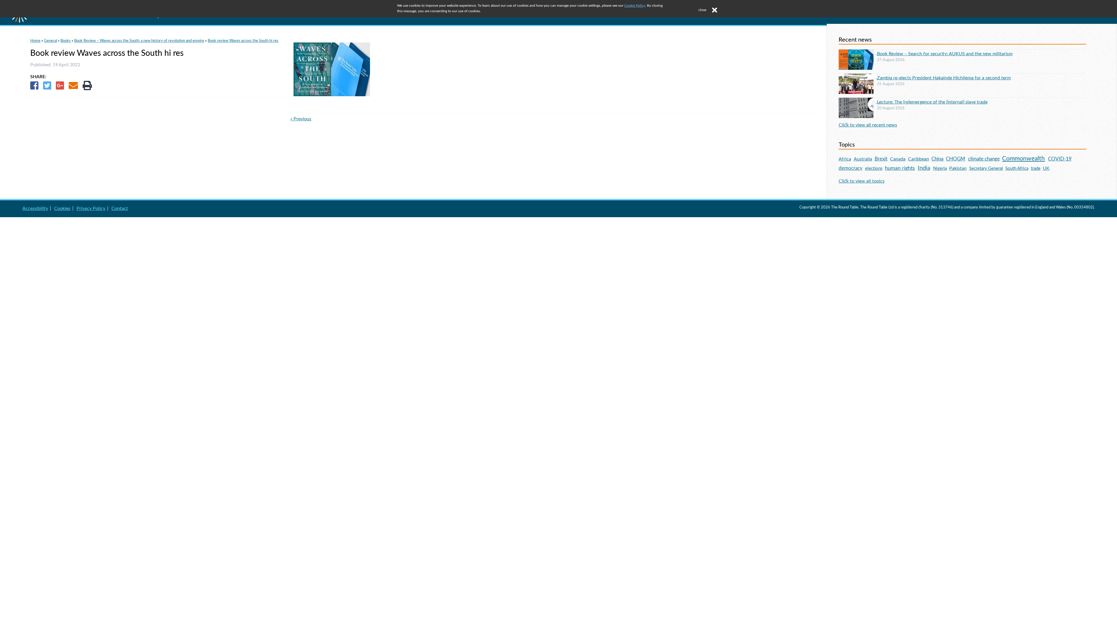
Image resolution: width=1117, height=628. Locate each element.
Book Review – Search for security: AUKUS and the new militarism (945, 53)
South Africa (1016, 168)
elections (874, 168)
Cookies (62, 208)
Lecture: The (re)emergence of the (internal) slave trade (932, 102)
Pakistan (958, 168)
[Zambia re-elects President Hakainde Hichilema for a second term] (858, 77)
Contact (119, 208)
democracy (850, 168)
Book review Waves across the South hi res (243, 40)
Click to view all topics (862, 181)
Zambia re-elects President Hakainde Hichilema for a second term (944, 78)
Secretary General (986, 168)
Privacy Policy (91, 208)
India (924, 168)
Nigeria (940, 168)
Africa (845, 159)
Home (35, 40)
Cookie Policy (634, 5)
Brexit (881, 158)
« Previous (300, 119)
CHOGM (955, 158)
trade (1035, 168)
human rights (900, 168)
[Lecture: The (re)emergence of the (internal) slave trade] (858, 101)
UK (1046, 168)
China (937, 158)
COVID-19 (1060, 158)
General (50, 40)
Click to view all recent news (868, 125)
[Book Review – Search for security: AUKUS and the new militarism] (858, 53)
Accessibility (35, 208)
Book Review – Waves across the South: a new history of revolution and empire (139, 40)
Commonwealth (1023, 159)
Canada (898, 159)
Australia (863, 159)
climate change (984, 159)
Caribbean (918, 159)
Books (66, 40)
